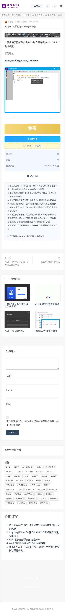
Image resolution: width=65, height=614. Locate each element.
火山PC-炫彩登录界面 (14, 331)
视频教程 (10, 503)
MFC (38, 467)
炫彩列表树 (30, 498)
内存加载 (10, 485)
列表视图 (10, 489)
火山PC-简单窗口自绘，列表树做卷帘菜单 (17, 264)
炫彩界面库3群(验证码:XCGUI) (33, 587)
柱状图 (39, 494)
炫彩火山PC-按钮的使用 (46, 331)
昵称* (8, 376)
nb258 (12, 547)
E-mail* (9, 390)
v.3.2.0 (9, 471)
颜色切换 (44, 503)
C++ (8, 467)
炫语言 (42, 498)
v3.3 (26, 476)
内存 (47, 480)
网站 (8, 404)
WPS (38, 480)
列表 (46, 485)
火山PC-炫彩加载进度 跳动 (47, 304)
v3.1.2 (49, 471)
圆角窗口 (30, 489)
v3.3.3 (9, 480)
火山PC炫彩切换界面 (50, 262)
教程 (8, 494)
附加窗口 (21, 503)
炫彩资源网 (16, 15)
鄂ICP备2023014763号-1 (41, 609)
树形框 (9, 498)
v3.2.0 (17, 476)
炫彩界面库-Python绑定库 (32, 543)
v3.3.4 (19, 480)
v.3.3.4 (39, 471)
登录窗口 (54, 498)
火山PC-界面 (36, 15)
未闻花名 (28, 494)
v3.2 (8, 476)
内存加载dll (22, 485)
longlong (13, 532)
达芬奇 (12, 525)
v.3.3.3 (29, 471)
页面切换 (33, 503)
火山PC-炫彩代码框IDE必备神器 (31, 236)
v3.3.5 (30, 480)
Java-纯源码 (27, 467)
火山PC (26, 15)
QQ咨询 (33, 176)
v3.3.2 (54, 476)
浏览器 (19, 498)
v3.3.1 (44, 476)
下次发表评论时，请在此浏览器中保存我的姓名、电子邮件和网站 (32, 423)
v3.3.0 (35, 476)
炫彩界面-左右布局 (30, 540)
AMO (12, 540)
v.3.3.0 (20, 471)
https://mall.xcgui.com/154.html (21, 61)
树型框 (49, 494)
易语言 (17, 494)
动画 (19, 489)
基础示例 (41, 489)
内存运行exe (35, 485)
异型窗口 (53, 489)
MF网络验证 (50, 467)
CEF (16, 467)
